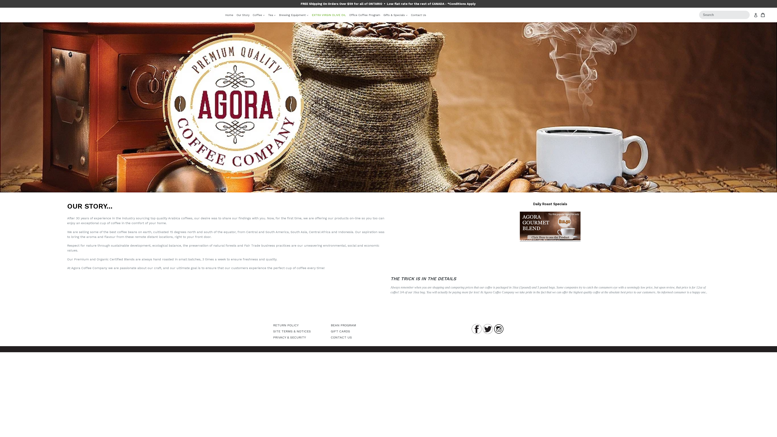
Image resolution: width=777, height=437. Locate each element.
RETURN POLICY (286, 325)
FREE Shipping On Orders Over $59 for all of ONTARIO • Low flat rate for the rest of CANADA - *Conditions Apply (388, 4)
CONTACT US (341, 337)
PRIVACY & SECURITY (289, 337)
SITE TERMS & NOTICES (292, 331)
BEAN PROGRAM (343, 325)
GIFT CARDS (340, 331)
